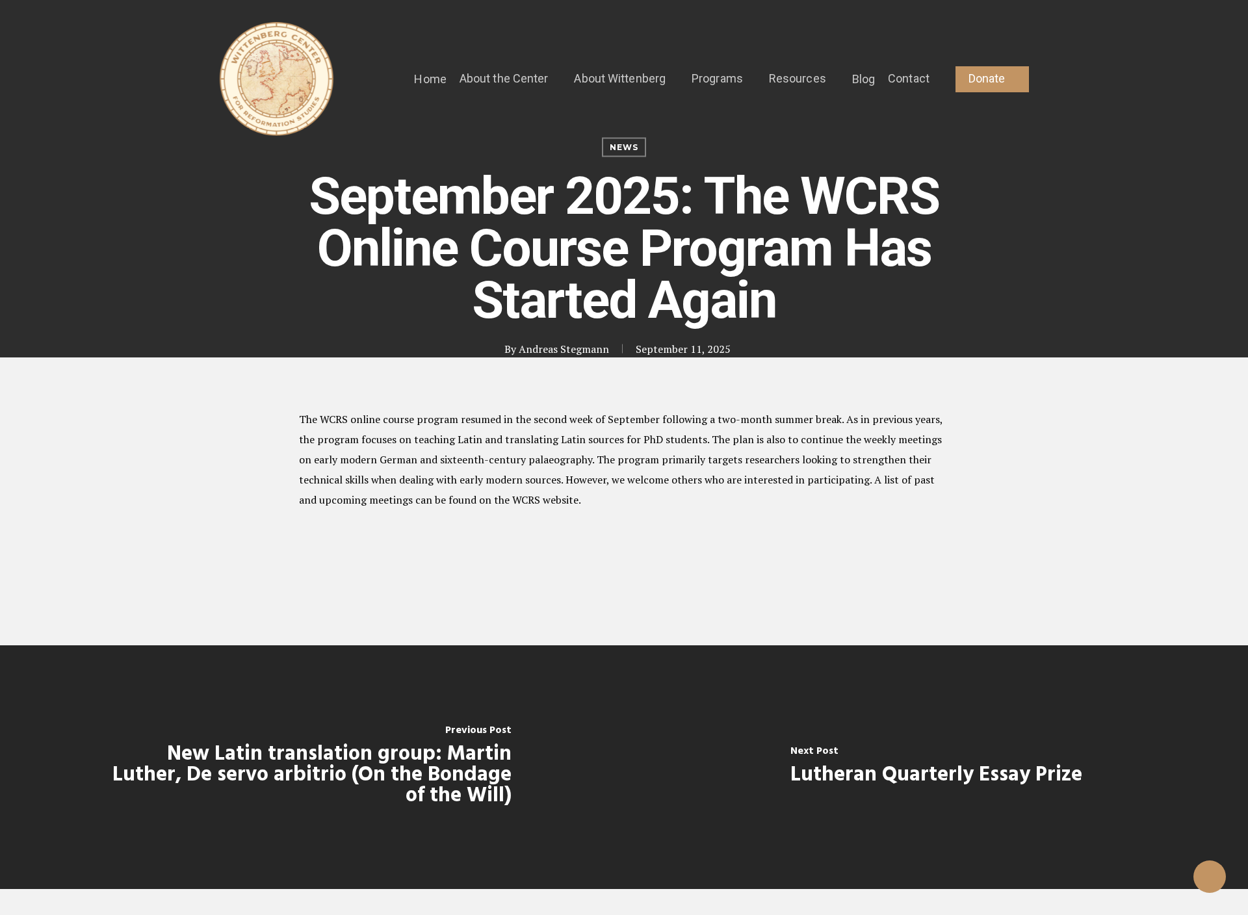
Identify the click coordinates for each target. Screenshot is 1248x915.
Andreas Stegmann (564, 349)
